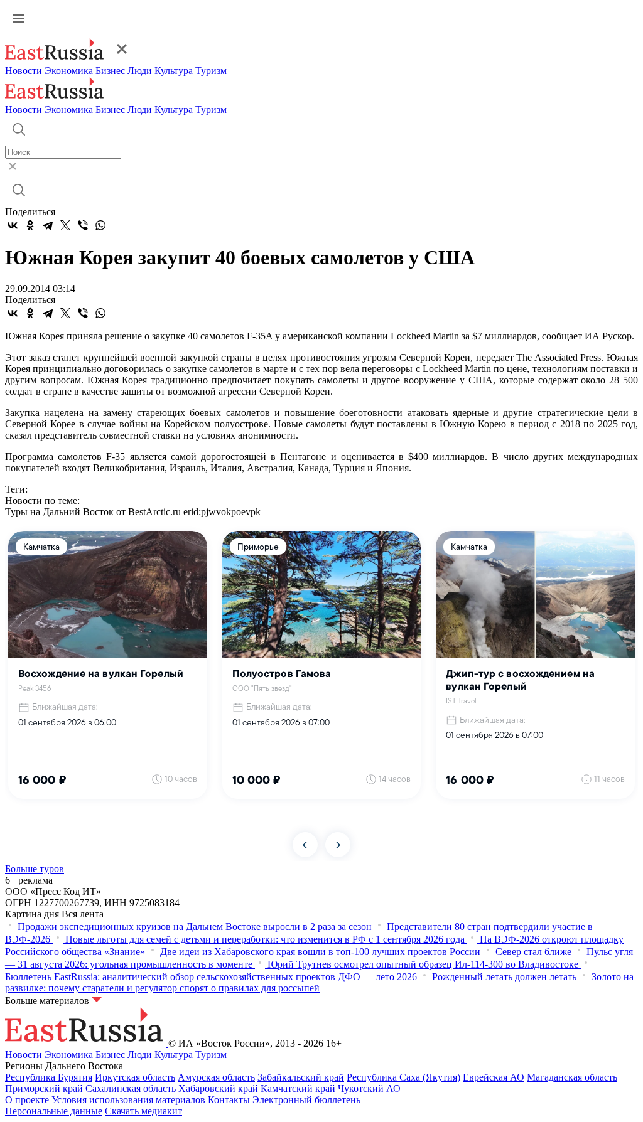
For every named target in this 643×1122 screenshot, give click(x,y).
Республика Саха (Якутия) (403, 1077)
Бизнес (110, 70)
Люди (139, 70)
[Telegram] (47, 225)
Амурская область (216, 1077)
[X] (65, 225)
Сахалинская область (130, 1088)
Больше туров (34, 868)
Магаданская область (572, 1077)
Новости (23, 70)
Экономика (69, 70)
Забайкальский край (300, 1077)
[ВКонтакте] (12, 225)
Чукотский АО (369, 1088)
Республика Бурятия (48, 1077)
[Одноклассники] (30, 225)
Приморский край (44, 1088)
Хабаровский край (218, 1088)
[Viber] (82, 225)
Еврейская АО (493, 1077)
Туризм (211, 70)
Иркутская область (135, 1077)
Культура (173, 70)
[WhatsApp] (100, 225)
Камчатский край (298, 1088)
